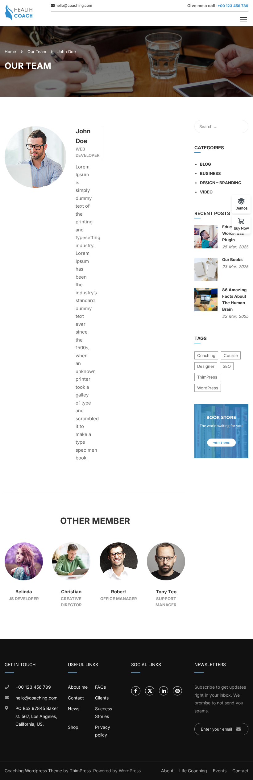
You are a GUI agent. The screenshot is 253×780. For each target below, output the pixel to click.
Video (206, 191)
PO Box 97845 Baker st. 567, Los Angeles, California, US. (36, 716)
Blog (205, 164)
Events (219, 770)
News (73, 708)
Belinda (23, 592)
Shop (73, 727)
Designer (205, 366)
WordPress (207, 387)
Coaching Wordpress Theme (33, 770)
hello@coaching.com (36, 697)
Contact (76, 697)
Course (231, 355)
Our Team (36, 51)
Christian (71, 592)
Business (210, 173)
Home (10, 51)
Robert (118, 592)
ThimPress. (81, 770)
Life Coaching (193, 770)
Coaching (206, 355)
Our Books (232, 259)
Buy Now (241, 228)
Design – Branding (220, 182)
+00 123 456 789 (232, 5)
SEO (227, 366)
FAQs (100, 687)
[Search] (240, 126)
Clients (102, 697)
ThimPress (207, 377)
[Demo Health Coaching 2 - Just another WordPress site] (18, 13)
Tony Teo (166, 592)
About (167, 770)
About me (78, 687)
